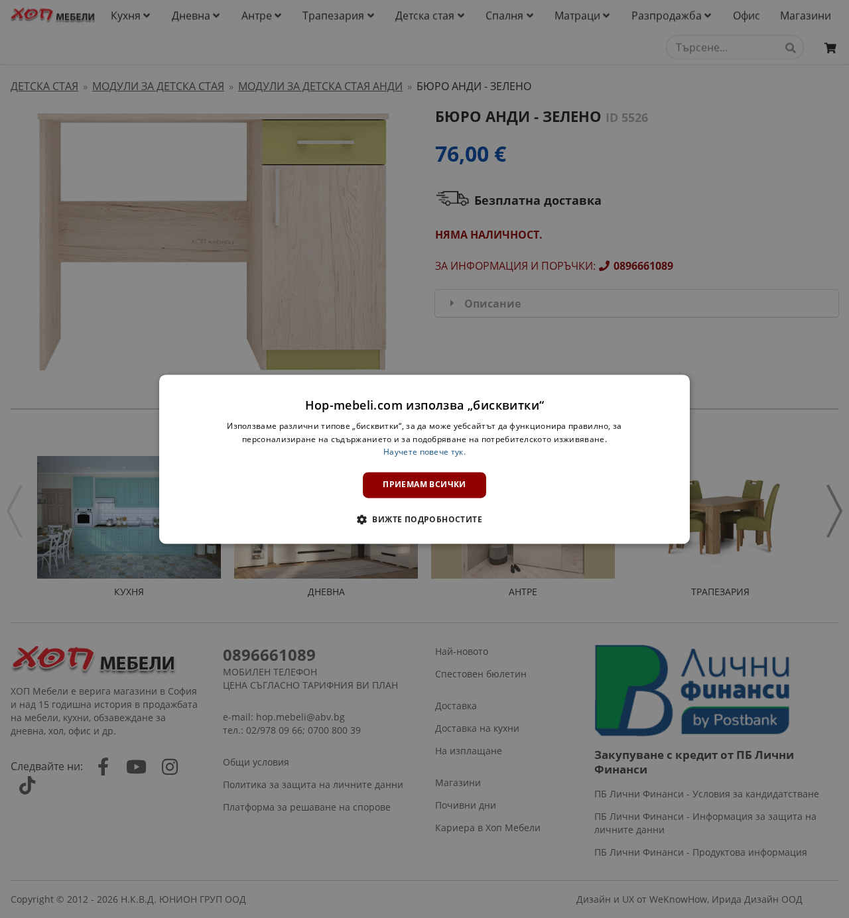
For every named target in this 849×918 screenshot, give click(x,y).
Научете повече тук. (424, 452)
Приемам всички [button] (424, 484)
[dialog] (424, 459)
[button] (424, 519)
